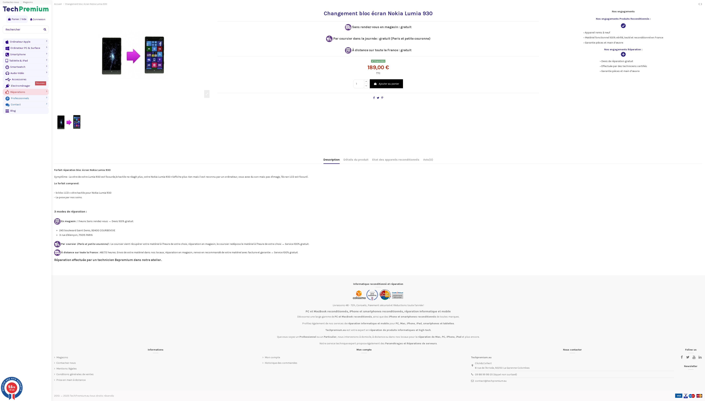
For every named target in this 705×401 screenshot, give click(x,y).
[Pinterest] (382, 97)
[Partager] (374, 97)
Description (331, 159)
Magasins (28, 2)
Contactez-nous (11, 2)
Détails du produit (356, 159)
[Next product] (701, 4)
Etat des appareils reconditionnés (395, 159)
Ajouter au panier (389, 83)
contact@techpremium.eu (491, 380)
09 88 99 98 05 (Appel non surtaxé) (496, 374)
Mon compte (272, 357)
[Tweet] (378, 97)
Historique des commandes (281, 362)
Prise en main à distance (71, 380)
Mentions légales (66, 368)
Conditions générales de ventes (75, 374)
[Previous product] (699, 4)
